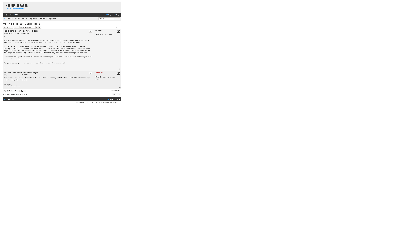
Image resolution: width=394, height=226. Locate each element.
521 (100, 76)
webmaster (99, 72)
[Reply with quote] (90, 31)
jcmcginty (98, 30)
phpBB (99, 102)
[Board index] (3, 3)
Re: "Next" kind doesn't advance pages (21, 73)
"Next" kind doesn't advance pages (21, 24)
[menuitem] (15, 15)
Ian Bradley (86, 102)
